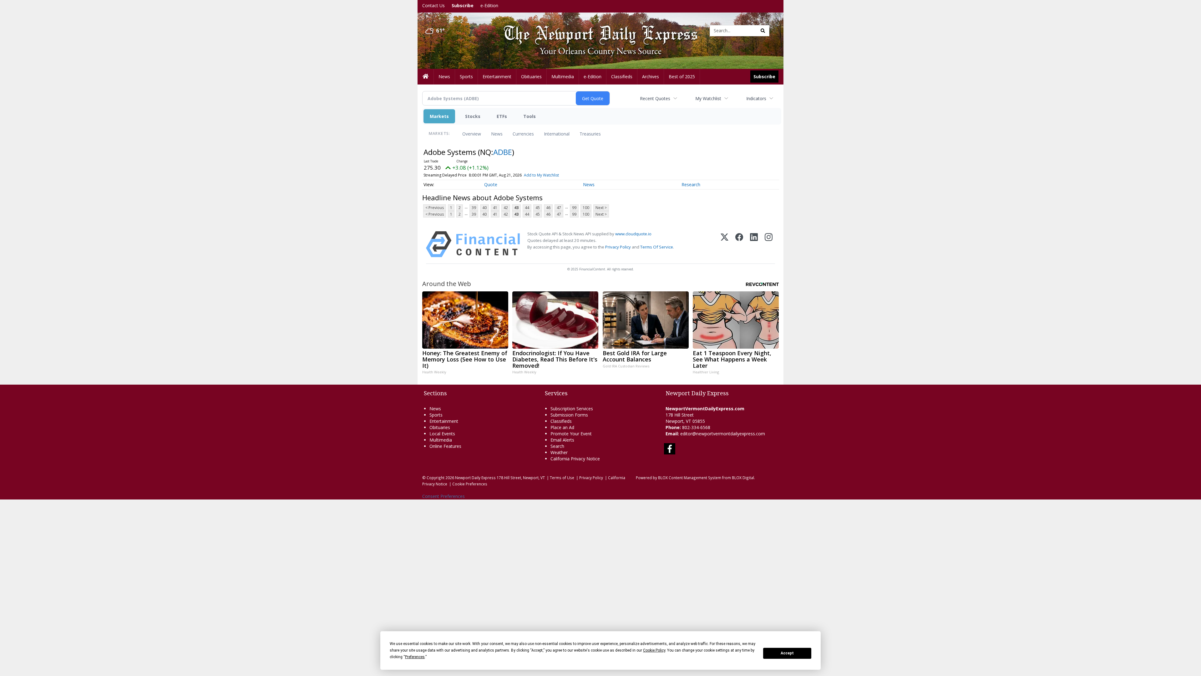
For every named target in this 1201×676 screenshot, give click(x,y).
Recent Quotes (655, 98)
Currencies (523, 134)
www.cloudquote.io (633, 234)
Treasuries (590, 134)
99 (574, 207)
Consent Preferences (443, 496)
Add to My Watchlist (541, 175)
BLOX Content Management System (689, 477)
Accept (787, 653)
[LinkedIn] (753, 244)
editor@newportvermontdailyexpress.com (722, 434)
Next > (601, 207)
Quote (490, 184)
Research (691, 184)
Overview (471, 134)
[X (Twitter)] (724, 244)
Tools (529, 116)
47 (559, 207)
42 (506, 207)
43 (516, 207)
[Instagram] (768, 244)
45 (537, 207)
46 (548, 207)
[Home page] (595, 30)
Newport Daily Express (475, 477)
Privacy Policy (618, 247)
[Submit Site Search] (763, 30)
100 (586, 207)
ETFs (502, 116)
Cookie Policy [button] (654, 650)
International (557, 134)
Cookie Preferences (469, 483)
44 (527, 207)
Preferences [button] (415, 657)
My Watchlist (708, 98)
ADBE (502, 152)
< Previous (434, 207)
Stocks (472, 116)
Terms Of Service (656, 247)
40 (484, 207)
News (497, 134)
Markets (439, 116)
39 (474, 207)
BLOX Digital (743, 477)
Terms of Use (562, 477)
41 (495, 207)
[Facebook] (739, 244)
